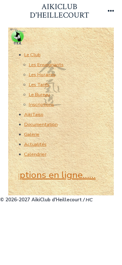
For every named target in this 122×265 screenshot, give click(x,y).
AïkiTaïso (33, 114)
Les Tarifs (39, 84)
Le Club (32, 54)
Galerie (31, 134)
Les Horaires (42, 74)
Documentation (41, 124)
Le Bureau (39, 94)
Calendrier (35, 154)
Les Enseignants (46, 64)
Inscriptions (41, 104)
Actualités (35, 144)
